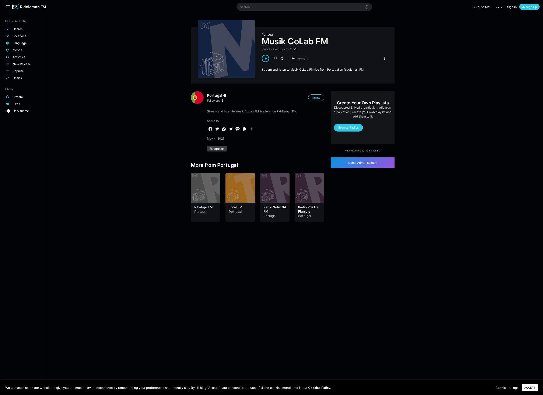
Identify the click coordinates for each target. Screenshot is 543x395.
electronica (217, 148)
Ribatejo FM (203, 207)
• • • (498, 7)
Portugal (267, 34)
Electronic (280, 49)
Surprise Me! (481, 7)
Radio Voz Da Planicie (308, 209)
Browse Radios (348, 127)
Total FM (235, 207)
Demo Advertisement (362, 162)
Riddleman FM (33, 6)
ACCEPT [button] (529, 387)
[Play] (265, 58)
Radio (266, 49)
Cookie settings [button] (507, 388)
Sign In (512, 7)
